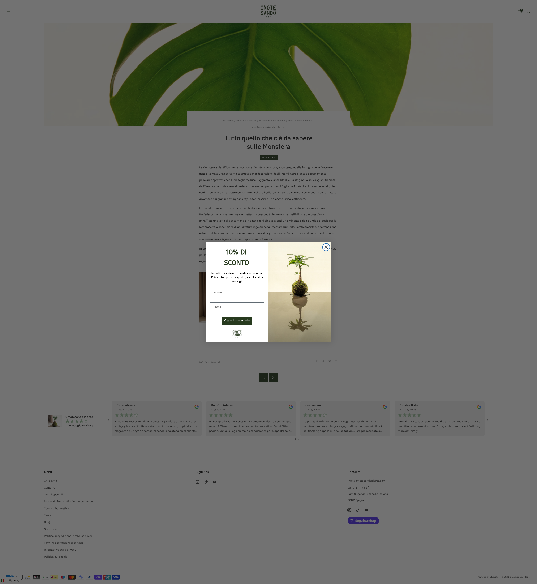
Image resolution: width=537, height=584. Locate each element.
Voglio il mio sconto (237, 321)
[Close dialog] (326, 247)
